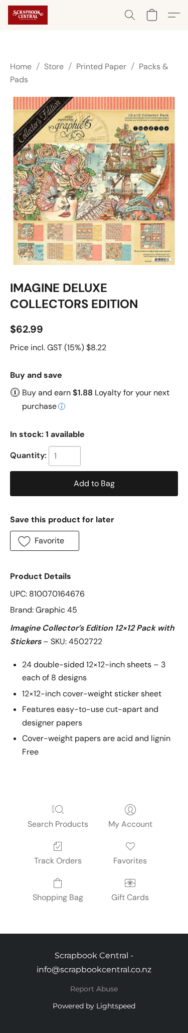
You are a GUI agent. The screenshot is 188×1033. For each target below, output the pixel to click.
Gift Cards (130, 897)
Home (21, 66)
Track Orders (58, 860)
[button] (29, 15)
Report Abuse (94, 988)
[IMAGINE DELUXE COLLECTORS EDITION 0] (94, 181)
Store (54, 66)
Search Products (58, 824)
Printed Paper (101, 66)
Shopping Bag (58, 897)
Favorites (130, 860)
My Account (130, 824)
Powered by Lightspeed (94, 1005)
